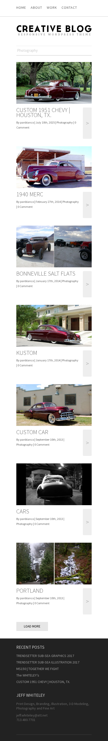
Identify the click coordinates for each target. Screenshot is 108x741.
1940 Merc (29, 194)
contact (69, 7)
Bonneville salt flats (45, 273)
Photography (65, 122)
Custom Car (32, 432)
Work (52, 7)
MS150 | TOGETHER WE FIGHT (37, 668)
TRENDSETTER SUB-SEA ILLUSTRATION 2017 (47, 662)
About (36, 7)
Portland (29, 590)
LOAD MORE (32, 626)
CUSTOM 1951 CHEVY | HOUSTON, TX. (43, 112)
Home (21, 7)
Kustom (26, 353)
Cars (22, 511)
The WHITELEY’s (27, 675)
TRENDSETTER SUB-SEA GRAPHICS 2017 (45, 655)
